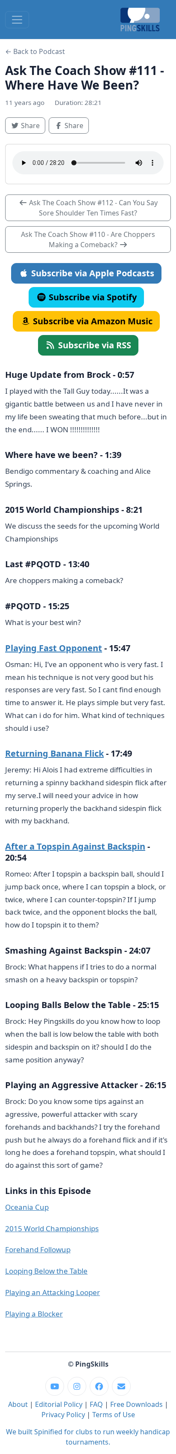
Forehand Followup (37, 1249)
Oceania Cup (27, 1207)
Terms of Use (113, 1414)
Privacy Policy (63, 1414)
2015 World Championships (52, 1228)
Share (32, 125)
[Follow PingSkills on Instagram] (76, 1386)
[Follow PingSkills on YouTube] (54, 1386)
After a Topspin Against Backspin (75, 846)
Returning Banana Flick (54, 753)
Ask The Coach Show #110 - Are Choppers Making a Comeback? (88, 239)
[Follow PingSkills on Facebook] (99, 1386)
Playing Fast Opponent (53, 648)
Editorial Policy (58, 1404)
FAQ (96, 1404)
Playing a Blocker (34, 1314)
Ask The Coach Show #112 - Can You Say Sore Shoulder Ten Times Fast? (92, 208)
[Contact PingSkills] (121, 1386)
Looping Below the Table (46, 1271)
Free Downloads (136, 1404)
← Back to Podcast (35, 51)
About (18, 1404)
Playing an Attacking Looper (52, 1292)
